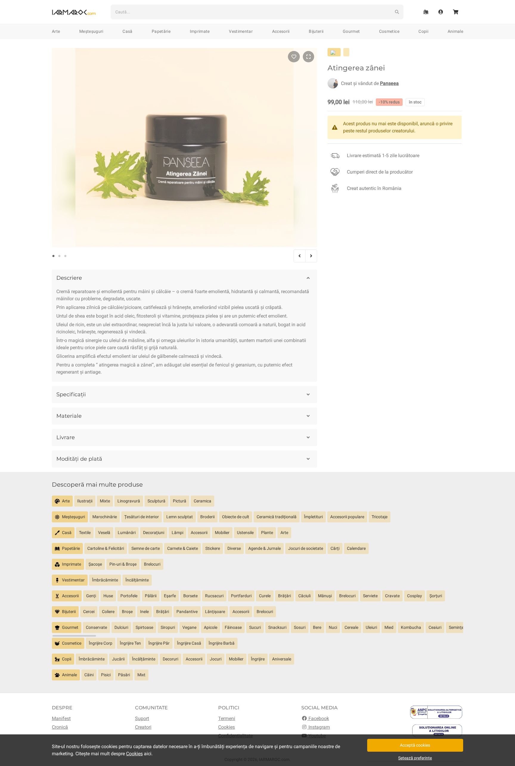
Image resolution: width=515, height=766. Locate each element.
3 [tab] (65, 256)
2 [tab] (59, 256)
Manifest (61, 718)
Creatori (143, 727)
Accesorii (281, 31)
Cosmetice (389, 31)
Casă (127, 31)
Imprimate (200, 31)
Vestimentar (241, 31)
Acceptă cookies (415, 745)
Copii (423, 31)
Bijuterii (316, 31)
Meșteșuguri (91, 31)
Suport (142, 718)
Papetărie (161, 31)
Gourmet (351, 31)
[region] (257, 503)
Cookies (226, 727)
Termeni (226, 718)
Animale (455, 31)
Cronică (60, 727)
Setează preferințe (415, 758)
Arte (56, 31)
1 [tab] (53, 256)
